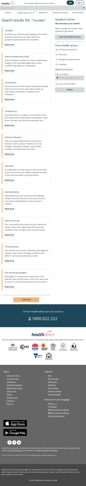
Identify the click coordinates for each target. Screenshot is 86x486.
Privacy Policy (36, 455)
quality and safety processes (46, 450)
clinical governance (15, 450)
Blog (49, 376)
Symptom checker (60, 12)
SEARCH (70, 90)
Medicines (43, 12)
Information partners (15, 385)
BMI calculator (53, 379)
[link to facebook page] (9, 442)
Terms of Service (47, 455)
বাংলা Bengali (52, 407)
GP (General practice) (68, 49)
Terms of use (11, 391)
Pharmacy (63, 54)
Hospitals (63, 64)
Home (8, 12)
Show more (26, 300)
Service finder (77, 12)
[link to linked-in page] (19, 442)
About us (10, 404)
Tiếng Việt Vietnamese (56, 416)
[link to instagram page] (14, 442)
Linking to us (11, 382)
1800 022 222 (44, 318)
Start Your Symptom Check (70, 37)
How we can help (13, 376)
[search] (84, 8)
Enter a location (62, 74)
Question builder (54, 394)
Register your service (14, 388)
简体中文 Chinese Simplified (58, 410)
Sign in (79, 3)
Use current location (67, 84)
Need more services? (64, 69)
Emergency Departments (69, 59)
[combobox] (43, 8)
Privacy (9, 394)
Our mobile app (13, 379)
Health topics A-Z (24, 13)
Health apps (52, 382)
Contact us (11, 401)
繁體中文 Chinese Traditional (58, 413)
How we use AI (12, 398)
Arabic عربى (52, 403)
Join (70, 3)
